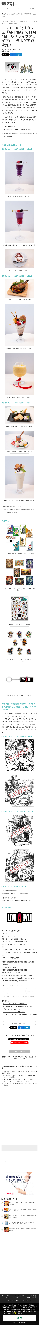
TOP (3, 1296)
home (5, 13)
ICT (21, 1297)
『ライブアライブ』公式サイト (13, 1009)
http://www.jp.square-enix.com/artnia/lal (16, 129)
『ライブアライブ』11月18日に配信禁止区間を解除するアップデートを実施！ (19, 1084)
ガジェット (25, 1296)
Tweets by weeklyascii (6, 1161)
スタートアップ (19, 9)
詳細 (15, 1313)
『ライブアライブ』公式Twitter (14, 1012)
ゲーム (13, 13)
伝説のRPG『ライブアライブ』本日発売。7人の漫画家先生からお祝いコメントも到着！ (19, 1076)
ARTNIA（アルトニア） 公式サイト (15, 1004)
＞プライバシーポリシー (19, 1322)
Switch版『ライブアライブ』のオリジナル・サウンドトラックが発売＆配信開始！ (19, 1072)
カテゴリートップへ (20, 1051)
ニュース (17, 1296)
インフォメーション (30, 1297)
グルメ (6, 9)
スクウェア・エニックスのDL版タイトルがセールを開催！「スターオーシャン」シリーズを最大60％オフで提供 (19, 1080)
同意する (19, 1318)
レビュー (9, 1296)
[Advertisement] (19, 1103)
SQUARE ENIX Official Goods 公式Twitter (17, 1006)
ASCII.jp (12, 1300)
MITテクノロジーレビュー (24, 1300)
